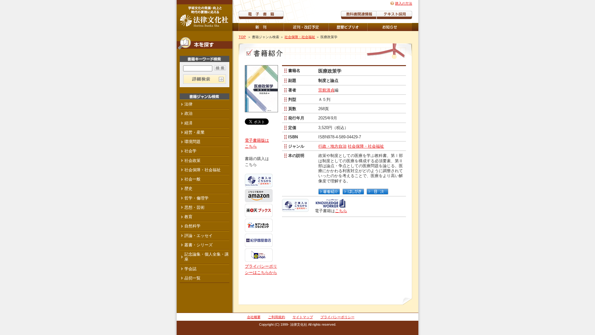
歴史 (188, 188)
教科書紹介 (394, 15)
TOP (242, 37)
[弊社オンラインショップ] (295, 209)
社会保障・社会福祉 (299, 37)
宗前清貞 (326, 90)
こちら (341, 210)
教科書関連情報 (359, 15)
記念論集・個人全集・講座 (206, 256)
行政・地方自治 (332, 146)
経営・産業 (194, 132)
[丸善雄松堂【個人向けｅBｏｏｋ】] (330, 205)
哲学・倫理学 (196, 198)
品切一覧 (192, 278)
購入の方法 (403, 3)
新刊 (261, 27)
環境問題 (192, 141)
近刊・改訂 (306, 27)
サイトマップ (303, 317)
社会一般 (192, 179)
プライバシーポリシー (337, 317)
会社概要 (254, 317)
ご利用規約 (276, 317)
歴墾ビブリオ (347, 27)
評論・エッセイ (198, 235)
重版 (389, 27)
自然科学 (192, 226)
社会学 (190, 151)
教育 (188, 216)
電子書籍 (261, 15)
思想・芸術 (194, 207)
